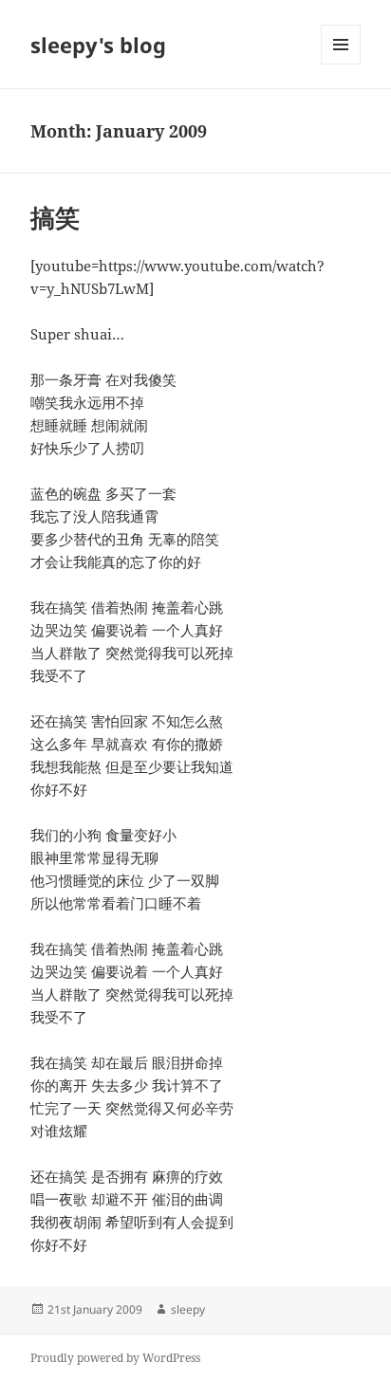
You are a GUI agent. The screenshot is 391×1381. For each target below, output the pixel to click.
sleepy (188, 1309)
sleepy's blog (98, 44)
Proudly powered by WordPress (115, 1358)
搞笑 (55, 217)
